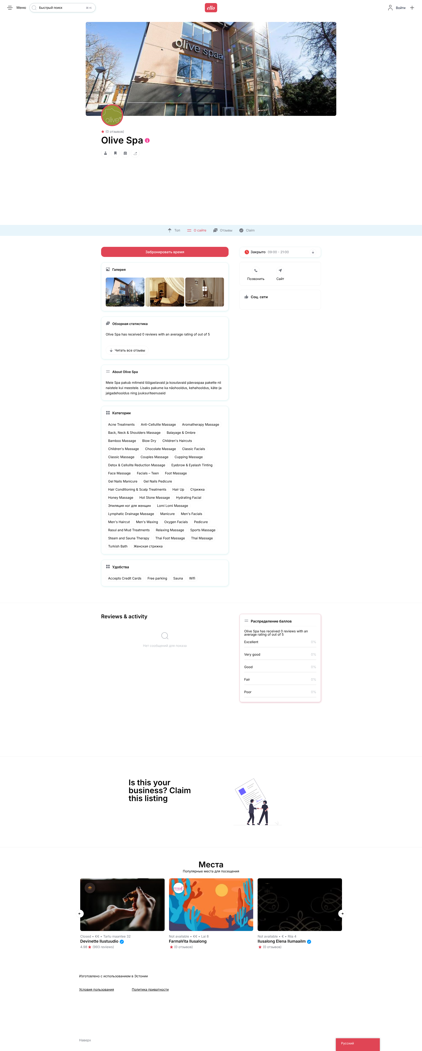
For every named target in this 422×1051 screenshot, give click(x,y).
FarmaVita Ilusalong (188, 941)
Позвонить (255, 279)
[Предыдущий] (80, 914)
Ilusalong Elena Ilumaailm (282, 941)
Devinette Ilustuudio (99, 941)
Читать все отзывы (130, 350)
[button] (412, 7)
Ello (211, 7)
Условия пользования (96, 989)
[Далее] (342, 914)
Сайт (280, 279)
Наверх (85, 1040)
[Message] (125, 153)
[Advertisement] (211, 190)
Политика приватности (150, 989)
